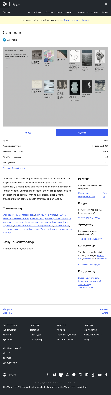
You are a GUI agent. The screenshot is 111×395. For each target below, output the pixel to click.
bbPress (8, 357)
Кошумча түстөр (48, 215)
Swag (88, 339)
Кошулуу (88, 325)
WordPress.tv (65, 339)
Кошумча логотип (20, 218)
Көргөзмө (35, 325)
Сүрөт (66, 222)
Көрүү (28, 132)
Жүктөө (82, 132)
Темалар (7, 12)
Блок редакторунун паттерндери (18, 215)
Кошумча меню (37, 218)
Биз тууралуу (10, 325)
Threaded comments (30, 229)
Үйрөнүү (61, 325)
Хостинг (7, 334)
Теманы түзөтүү (61, 225)
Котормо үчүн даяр (59, 229)
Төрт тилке (19, 222)
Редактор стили (52, 218)
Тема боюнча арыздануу (90, 239)
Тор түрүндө (45, 222)
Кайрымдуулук (93, 334)
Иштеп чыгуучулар (66, 334)
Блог (37, 215)
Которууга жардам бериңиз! (77, 20)
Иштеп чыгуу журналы (88, 278)
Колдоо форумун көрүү (89, 217)
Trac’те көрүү (84, 284)
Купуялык (8, 339)
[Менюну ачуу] (106, 4)
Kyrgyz (12, 375)
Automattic (12, 40)
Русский (87, 258)
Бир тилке (57, 222)
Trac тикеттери (85, 287)
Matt (6, 353)
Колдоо (61, 329)
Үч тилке (44, 229)
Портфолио (8, 225)
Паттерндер (36, 339)
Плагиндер (35, 334)
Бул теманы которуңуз (89, 264)
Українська (102, 258)
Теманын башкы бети (13, 168)
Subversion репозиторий (89, 281)
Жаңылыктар (9, 329)
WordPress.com (12, 348)
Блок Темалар (31, 222)
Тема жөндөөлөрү (11, 229)
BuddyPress (10, 362)
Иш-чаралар (90, 329)
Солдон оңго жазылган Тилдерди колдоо (33, 225)
